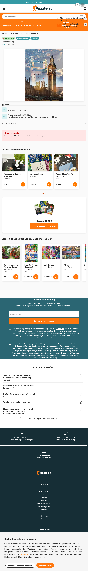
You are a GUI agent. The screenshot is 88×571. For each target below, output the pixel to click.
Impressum (44, 489)
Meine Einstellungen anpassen (20, 565)
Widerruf (44, 510)
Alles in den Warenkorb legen (44, 226)
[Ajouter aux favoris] (82, 5)
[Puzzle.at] (42, 8)
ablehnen (25, 554)
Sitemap (44, 498)
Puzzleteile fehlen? (44, 504)
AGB (44, 495)
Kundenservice (34, 355)
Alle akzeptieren (45, 565)
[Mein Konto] (81, 8)
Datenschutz (44, 492)
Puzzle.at (59, 329)
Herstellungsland (44, 507)
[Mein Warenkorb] (84, 8)
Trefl (3, 45)
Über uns (44, 501)
